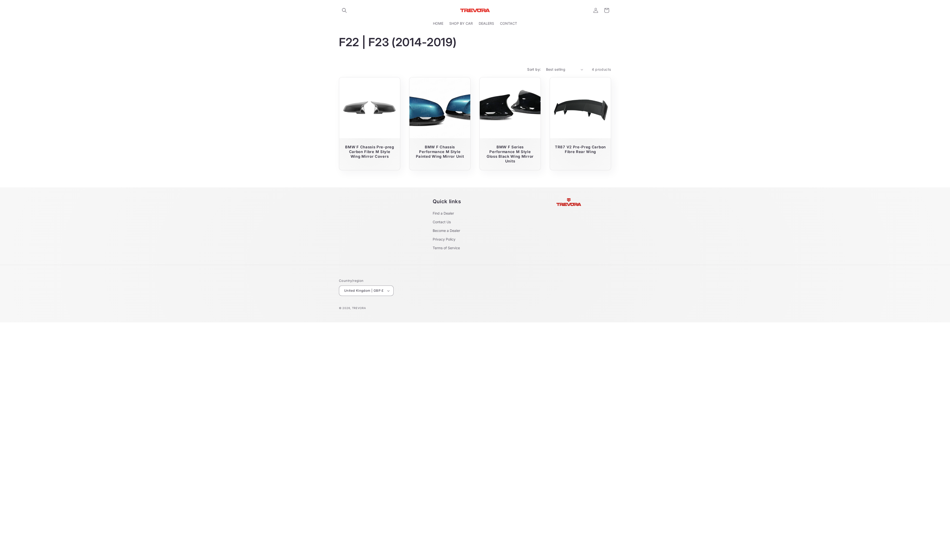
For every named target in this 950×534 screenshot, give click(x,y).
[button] (344, 10)
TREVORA (359, 308)
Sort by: (534, 69)
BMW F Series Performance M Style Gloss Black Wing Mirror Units (510, 154)
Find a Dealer (443, 213)
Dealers (486, 23)
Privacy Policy (444, 239)
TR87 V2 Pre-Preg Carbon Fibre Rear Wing (580, 149)
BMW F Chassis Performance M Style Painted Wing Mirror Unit (440, 152)
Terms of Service (446, 248)
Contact (508, 23)
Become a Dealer (446, 230)
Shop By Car (461, 23)
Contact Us (442, 222)
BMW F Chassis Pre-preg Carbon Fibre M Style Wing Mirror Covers (369, 152)
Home (438, 23)
